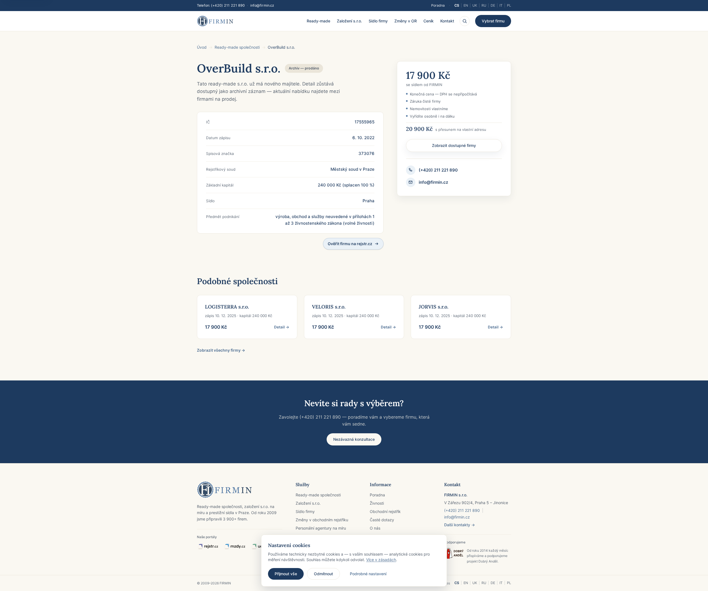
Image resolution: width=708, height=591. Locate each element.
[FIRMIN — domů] (215, 21)
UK (474, 5)
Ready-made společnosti (237, 47)
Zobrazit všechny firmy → (221, 350)
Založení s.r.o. (349, 21)
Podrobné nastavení (368, 573)
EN (466, 5)
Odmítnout (323, 573)
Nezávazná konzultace (354, 439)
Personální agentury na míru (321, 528)
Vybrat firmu (493, 21)
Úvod (202, 47)
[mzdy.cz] (234, 547)
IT (501, 5)
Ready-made (318, 21)
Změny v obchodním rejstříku (322, 519)
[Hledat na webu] (465, 21)
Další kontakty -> (459, 524)
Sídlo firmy (378, 21)
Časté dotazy (382, 519)
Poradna (438, 5)
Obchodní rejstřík (385, 511)
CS (456, 5)
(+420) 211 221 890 (228, 5)
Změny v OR (405, 21)
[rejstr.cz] (208, 547)
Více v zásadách (381, 559)
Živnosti (377, 503)
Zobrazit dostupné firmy (454, 145)
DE (493, 5)
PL (509, 5)
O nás (375, 528)
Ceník (428, 21)
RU (483, 5)
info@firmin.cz (262, 5)
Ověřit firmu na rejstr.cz (350, 243)
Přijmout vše (286, 573)
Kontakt (447, 21)
